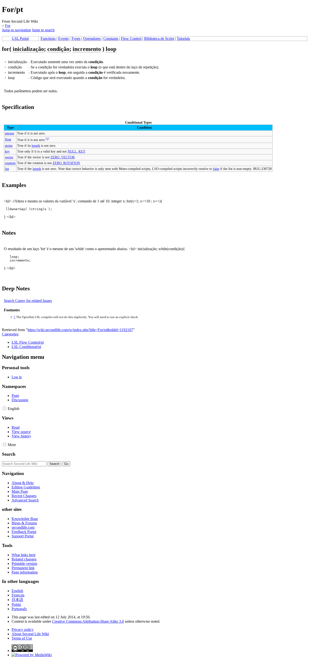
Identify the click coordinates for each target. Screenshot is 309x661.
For (7, 26)
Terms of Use (22, 638)
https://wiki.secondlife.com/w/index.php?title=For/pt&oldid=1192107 (80, 330)
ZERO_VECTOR (62, 157)
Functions (48, 38)
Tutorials (183, 38)
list (7, 169)
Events (63, 38)
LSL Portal (20, 38)
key (7, 151)
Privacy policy (23, 630)
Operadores (92, 38)
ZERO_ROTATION (66, 163)
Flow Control (131, 38)
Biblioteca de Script (159, 38)
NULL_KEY (76, 151)
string (9, 145)
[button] (4, 408)
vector (9, 157)
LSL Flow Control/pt (28, 342)
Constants (110, 38)
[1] (47, 138)
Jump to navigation (16, 30)
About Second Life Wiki (30, 634)
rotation (10, 163)
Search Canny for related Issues (28, 301)
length (36, 145)
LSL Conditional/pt (26, 347)
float (8, 139)
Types (75, 38)
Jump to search (43, 30)
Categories (10, 334)
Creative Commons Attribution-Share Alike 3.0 (88, 621)
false (216, 169)
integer (9, 133)
